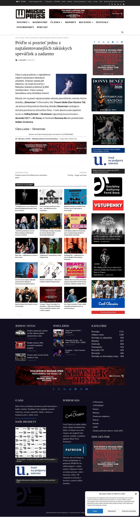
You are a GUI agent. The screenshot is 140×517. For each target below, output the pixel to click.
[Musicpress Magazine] (30, 14)
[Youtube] (123, 4)
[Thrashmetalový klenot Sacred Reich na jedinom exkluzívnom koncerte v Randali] (26, 221)
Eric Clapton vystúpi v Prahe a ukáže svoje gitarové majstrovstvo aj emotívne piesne (75, 306)
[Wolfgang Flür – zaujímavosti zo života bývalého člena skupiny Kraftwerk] (75, 246)
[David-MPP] (16, 60)
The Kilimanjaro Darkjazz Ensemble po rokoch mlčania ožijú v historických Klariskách (50, 233)
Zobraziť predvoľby (129, 511)
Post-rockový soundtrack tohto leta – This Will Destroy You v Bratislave (50, 208)
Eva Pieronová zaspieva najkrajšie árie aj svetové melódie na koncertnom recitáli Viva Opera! (25, 282)
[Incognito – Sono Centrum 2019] (58, 352)
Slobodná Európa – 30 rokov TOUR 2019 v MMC (75, 341)
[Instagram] (112, 4)
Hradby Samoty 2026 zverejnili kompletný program (35, 345)
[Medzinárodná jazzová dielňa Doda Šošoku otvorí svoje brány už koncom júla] (75, 197)
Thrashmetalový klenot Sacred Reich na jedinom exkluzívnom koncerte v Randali (24, 233)
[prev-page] (16, 315)
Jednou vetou (99, 233)
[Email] (45, 65)
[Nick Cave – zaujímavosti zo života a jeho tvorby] (26, 246)
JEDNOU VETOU (25, 325)
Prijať (95, 511)
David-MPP (23, 60)
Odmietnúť (112, 511)
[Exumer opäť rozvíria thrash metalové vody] (20, 357)
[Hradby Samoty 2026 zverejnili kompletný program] (20, 345)
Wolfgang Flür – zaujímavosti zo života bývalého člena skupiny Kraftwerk (74, 257)
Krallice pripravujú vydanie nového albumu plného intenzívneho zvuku (37, 333)
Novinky (22, 38)
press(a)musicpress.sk (28, 418)
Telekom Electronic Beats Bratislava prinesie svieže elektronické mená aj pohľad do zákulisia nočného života (75, 282)
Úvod (16, 38)
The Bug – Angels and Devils (77, 175)
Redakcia (96, 241)
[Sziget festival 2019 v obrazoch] (58, 333)
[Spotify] (113, 42)
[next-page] (20, 315)
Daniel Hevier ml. (98, 275)
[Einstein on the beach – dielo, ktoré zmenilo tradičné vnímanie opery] (51, 270)
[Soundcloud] (118, 4)
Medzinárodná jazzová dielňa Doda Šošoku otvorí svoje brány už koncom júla (74, 208)
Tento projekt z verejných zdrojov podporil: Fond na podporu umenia (36, 460)
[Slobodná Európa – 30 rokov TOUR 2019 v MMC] (58, 342)
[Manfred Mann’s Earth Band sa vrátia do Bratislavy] (26, 294)
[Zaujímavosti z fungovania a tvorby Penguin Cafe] (51, 246)
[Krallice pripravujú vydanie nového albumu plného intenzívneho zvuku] (108, 228)
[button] (136, 494)
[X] (121, 4)
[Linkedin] (115, 4)
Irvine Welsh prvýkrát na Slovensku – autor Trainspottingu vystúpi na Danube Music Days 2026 (75, 233)
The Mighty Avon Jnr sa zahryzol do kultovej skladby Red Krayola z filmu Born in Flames (26, 208)
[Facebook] (109, 4)
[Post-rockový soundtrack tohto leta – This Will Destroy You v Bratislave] (51, 197)
